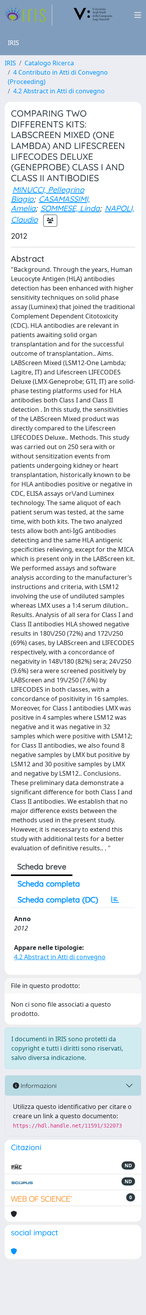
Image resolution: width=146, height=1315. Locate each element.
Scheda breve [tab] (41, 866)
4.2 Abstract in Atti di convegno (59, 91)
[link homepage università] (93, 15)
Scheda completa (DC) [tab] (58, 899)
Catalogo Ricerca (49, 63)
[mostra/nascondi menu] (137, 15)
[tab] (115, 900)
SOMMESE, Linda (70, 208)
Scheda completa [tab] (49, 883)
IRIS (10, 63)
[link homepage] (28, 15)
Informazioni (37, 1085)
